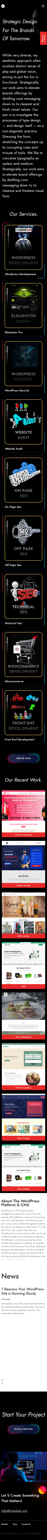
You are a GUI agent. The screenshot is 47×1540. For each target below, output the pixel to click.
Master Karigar (23, 885)
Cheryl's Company (23, 834)
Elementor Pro (13, 332)
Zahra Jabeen (23, 936)
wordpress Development (20, 274)
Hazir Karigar (23, 1138)
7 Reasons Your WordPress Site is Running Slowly (22, 1291)
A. (3, 5)
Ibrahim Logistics (23, 1087)
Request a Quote (43, 38)
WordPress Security (17, 390)
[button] (22, 1380)
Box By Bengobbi (23, 1037)
